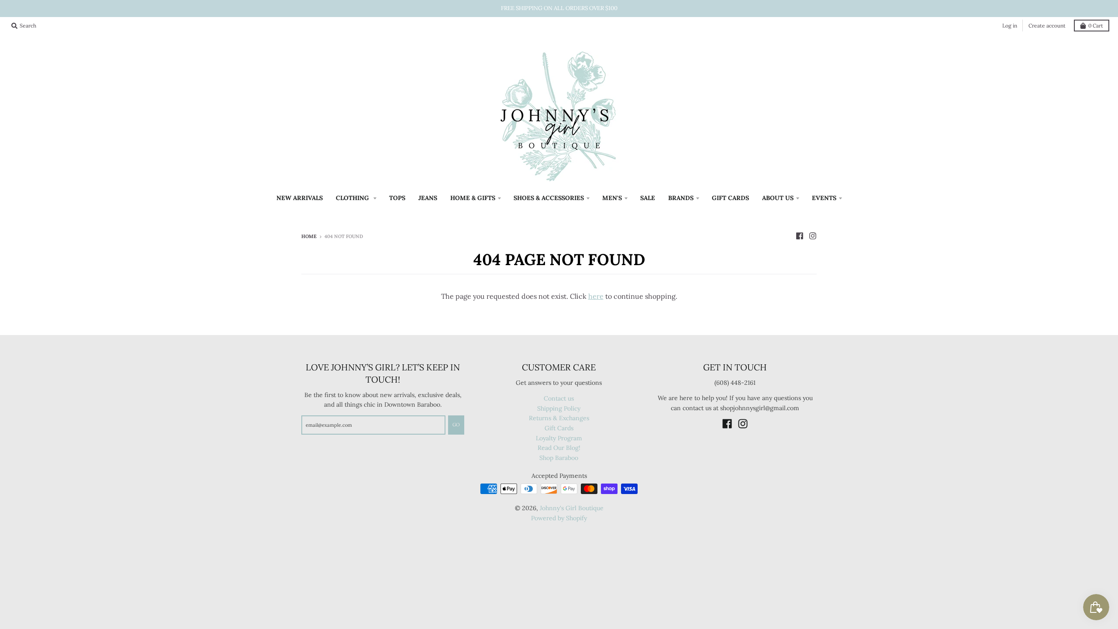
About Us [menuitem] (778, 198)
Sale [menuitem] (647, 198)
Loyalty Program (559, 438)
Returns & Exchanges (559, 418)
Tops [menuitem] (397, 198)
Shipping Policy (558, 408)
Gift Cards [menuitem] (730, 198)
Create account (1047, 25)
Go (456, 425)
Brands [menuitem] (681, 198)
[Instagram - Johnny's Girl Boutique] (813, 236)
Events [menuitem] (824, 198)
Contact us (559, 398)
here (596, 296)
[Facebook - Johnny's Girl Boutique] (800, 236)
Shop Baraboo (558, 458)
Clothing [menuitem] (353, 198)
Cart (1095, 25)
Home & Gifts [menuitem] (472, 198)
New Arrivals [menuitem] (299, 198)
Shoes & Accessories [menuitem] (549, 198)
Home (309, 236)
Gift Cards (559, 428)
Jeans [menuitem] (427, 198)
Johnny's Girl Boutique (572, 508)
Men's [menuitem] (612, 198)
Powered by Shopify (559, 518)
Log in (1009, 25)
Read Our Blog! (559, 448)
